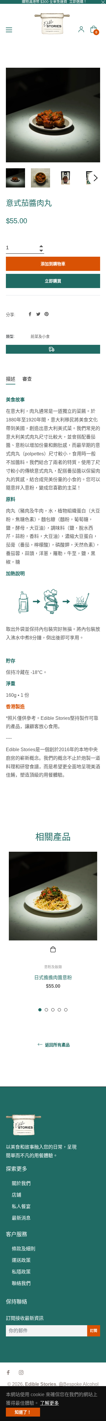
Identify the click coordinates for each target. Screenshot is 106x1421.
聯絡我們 (21, 1283)
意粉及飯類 (53, 967)
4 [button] (59, 1009)
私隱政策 (21, 1271)
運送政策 (21, 1260)
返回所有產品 (57, 1044)
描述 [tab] (10, 378)
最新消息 (21, 1217)
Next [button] (95, 178)
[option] (53, 931)
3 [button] (52, 1009)
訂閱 (93, 1331)
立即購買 (53, 281)
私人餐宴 (21, 1206)
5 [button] (65, 1009)
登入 (81, 29)
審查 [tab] (27, 378)
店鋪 (16, 1194)
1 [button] (40, 1009)
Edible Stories (40, 1384)
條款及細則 (23, 1248)
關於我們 (21, 1183)
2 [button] (46, 1009)
